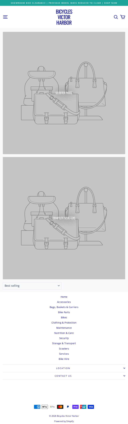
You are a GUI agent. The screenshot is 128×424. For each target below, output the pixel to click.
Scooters (64, 348)
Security (64, 338)
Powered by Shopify (64, 421)
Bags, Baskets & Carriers (64, 307)
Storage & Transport (64, 343)
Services (64, 353)
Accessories (64, 302)
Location (63, 368)
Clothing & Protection (64, 322)
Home (64, 296)
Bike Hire (64, 358)
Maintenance (64, 327)
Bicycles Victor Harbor (64, 17)
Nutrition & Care (64, 332)
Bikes (64, 317)
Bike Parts (64, 312)
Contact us (63, 375)
